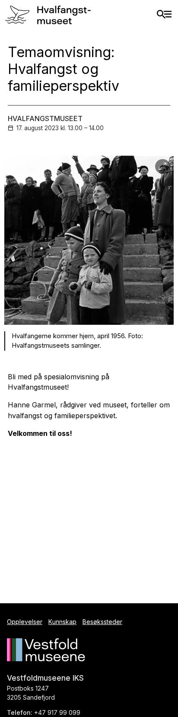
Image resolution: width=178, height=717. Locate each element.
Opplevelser (24, 621)
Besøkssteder (102, 621)
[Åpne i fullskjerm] (162, 166)
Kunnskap (62, 621)
